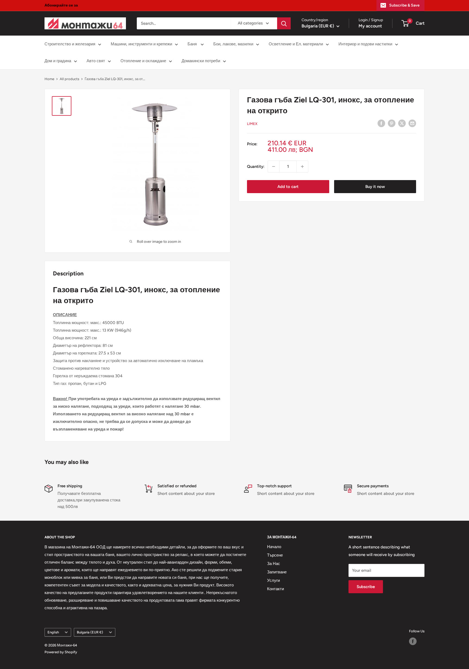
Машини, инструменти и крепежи (141, 44)
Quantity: (255, 166)
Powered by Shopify (61, 652)
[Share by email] (412, 123)
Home (49, 79)
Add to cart (288, 186)
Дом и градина (58, 60)
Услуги (273, 580)
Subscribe (366, 586)
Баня (193, 44)
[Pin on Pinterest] (391, 123)
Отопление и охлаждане (143, 60)
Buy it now (375, 186)
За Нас (273, 563)
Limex (252, 124)
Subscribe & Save (404, 5)
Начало (274, 546)
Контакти (275, 588)
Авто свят (96, 60)
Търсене (275, 555)
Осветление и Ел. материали (296, 44)
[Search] (284, 23)
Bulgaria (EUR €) (90, 632)
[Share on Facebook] (381, 123)
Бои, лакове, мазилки (233, 44)
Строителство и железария (70, 44)
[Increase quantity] (302, 166)
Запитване (277, 572)
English (53, 632)
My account (370, 26)
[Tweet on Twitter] (402, 123)
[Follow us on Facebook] (413, 641)
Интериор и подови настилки (365, 44)
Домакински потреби (201, 60)
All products (69, 79)
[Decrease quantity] (273, 166)
